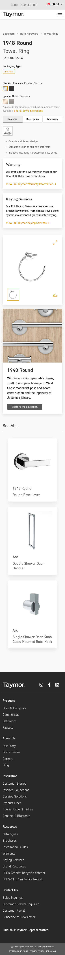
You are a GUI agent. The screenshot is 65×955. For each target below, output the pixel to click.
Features (13, 119)
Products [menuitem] (9, 700)
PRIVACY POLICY (37, 951)
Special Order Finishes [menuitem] (18, 809)
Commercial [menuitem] (11, 715)
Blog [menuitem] (6, 765)
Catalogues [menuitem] (10, 834)
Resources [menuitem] (10, 826)
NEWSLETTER (29, 5)
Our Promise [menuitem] (11, 752)
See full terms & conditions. (28, 110)
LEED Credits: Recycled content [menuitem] (24, 873)
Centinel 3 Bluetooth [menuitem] (16, 816)
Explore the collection (25, 406)
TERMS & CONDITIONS (18, 951)
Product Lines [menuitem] (12, 803)
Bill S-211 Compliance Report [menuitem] (22, 879)
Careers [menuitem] (8, 759)
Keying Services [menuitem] (13, 860)
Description (32, 119)
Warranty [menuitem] (9, 853)
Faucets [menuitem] (8, 728)
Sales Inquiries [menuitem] (13, 898)
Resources (52, 119)
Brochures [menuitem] (10, 841)
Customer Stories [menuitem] (14, 783)
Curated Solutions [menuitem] (15, 796)
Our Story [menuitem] (9, 746)
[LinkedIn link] (57, 685)
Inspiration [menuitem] (10, 776)
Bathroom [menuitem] (9, 721)
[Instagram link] (41, 685)
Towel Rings (51, 33)
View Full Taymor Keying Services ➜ (28, 223)
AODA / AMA (51, 951)
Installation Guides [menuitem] (15, 847)
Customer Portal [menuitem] (14, 910)
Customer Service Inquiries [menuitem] (21, 904)
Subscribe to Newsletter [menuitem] (19, 917)
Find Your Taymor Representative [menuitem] (25, 930)
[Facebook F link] (49, 685)
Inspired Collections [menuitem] (16, 790)
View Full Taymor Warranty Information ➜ (31, 184)
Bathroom (9, 33)
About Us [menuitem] (9, 738)
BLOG (14, 5)
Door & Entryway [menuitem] (14, 708)
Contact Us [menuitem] (10, 890)
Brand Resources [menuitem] (14, 866)
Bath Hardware (29, 33)
